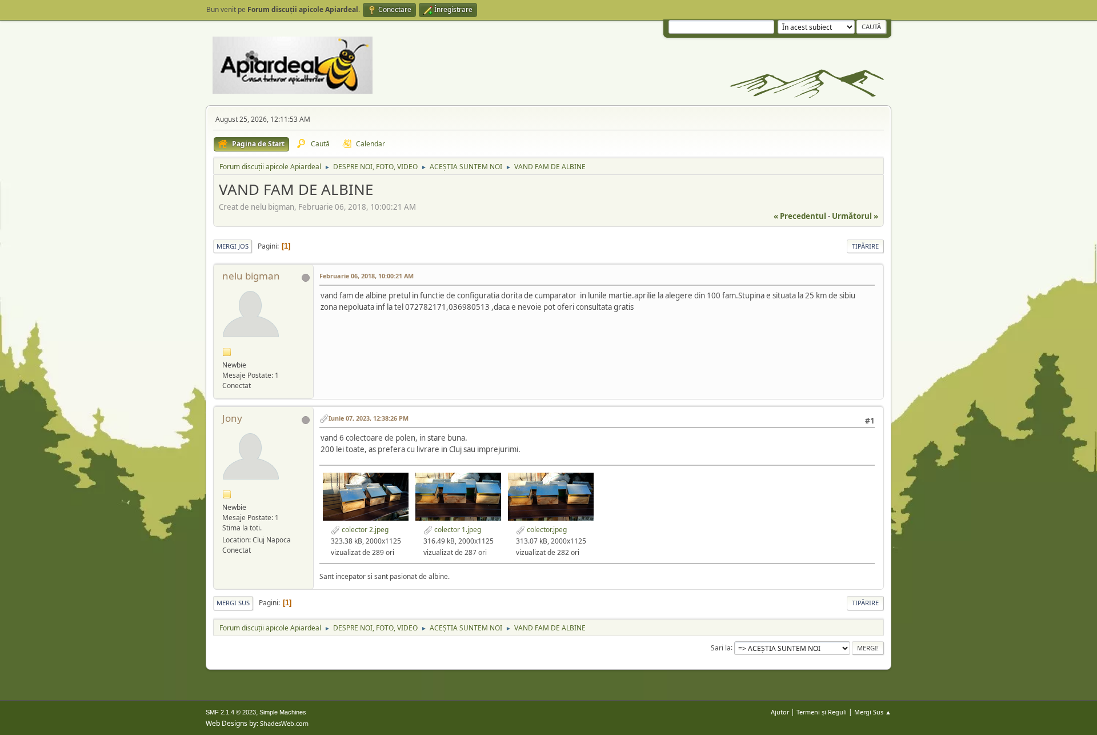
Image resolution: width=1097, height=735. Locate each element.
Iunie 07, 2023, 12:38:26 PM (369, 418)
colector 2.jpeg (364, 529)
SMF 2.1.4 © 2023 (231, 712)
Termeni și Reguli (821, 712)
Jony (232, 418)
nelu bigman (251, 275)
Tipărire (865, 246)
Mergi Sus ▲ (872, 712)
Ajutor (780, 712)
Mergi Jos (233, 246)
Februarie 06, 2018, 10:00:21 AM (366, 275)
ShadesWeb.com (284, 723)
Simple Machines (282, 712)
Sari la (721, 647)
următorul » (855, 216)
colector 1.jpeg (457, 529)
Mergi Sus (233, 602)
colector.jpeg (546, 529)
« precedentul (800, 216)
